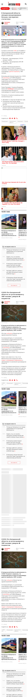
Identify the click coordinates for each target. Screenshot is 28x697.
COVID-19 (3, 383)
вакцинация (5, 121)
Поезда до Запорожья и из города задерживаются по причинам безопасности (8, 233)
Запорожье (20, 121)
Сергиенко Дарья (7, 23)
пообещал (11, 89)
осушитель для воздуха (8, 689)
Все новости (14, 285)
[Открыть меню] (2, 4)
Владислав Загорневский (8, 654)
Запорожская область (13, 122)
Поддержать (5, 8)
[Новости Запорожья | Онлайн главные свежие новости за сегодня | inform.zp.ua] (14, 4)
